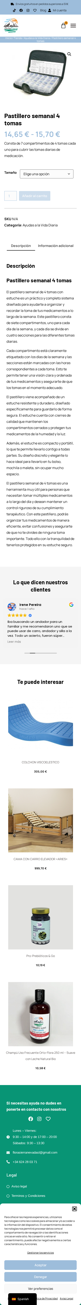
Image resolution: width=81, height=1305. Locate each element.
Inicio (8, 38)
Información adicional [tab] (55, 245)
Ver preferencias (40, 1288)
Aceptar (41, 1265)
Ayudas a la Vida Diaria (37, 38)
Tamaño (10, 172)
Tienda (18, 38)
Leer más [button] (14, 642)
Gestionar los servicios (40, 1252)
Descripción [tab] (21, 245)
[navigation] (22, 1299)
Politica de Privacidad (45, 1298)
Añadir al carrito (34, 196)
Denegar (40, 1277)
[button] (74, 1209)
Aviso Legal (66, 1298)
